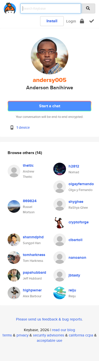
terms (7, 335)
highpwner (32, 290)
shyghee (76, 201)
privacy (22, 335)
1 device (23, 127)
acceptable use (49, 340)
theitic (28, 165)
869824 (30, 201)
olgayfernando (81, 184)
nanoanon (77, 257)
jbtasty (74, 275)
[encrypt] (82, 21)
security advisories (48, 335)
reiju (72, 290)
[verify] (91, 21)
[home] (10, 7)
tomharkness (34, 255)
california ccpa (81, 335)
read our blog (63, 329)
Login (71, 21)
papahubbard (34, 272)
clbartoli (75, 240)
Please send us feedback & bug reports (49, 319)
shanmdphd (33, 237)
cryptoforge (79, 222)
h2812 (74, 166)
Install (51, 21)
